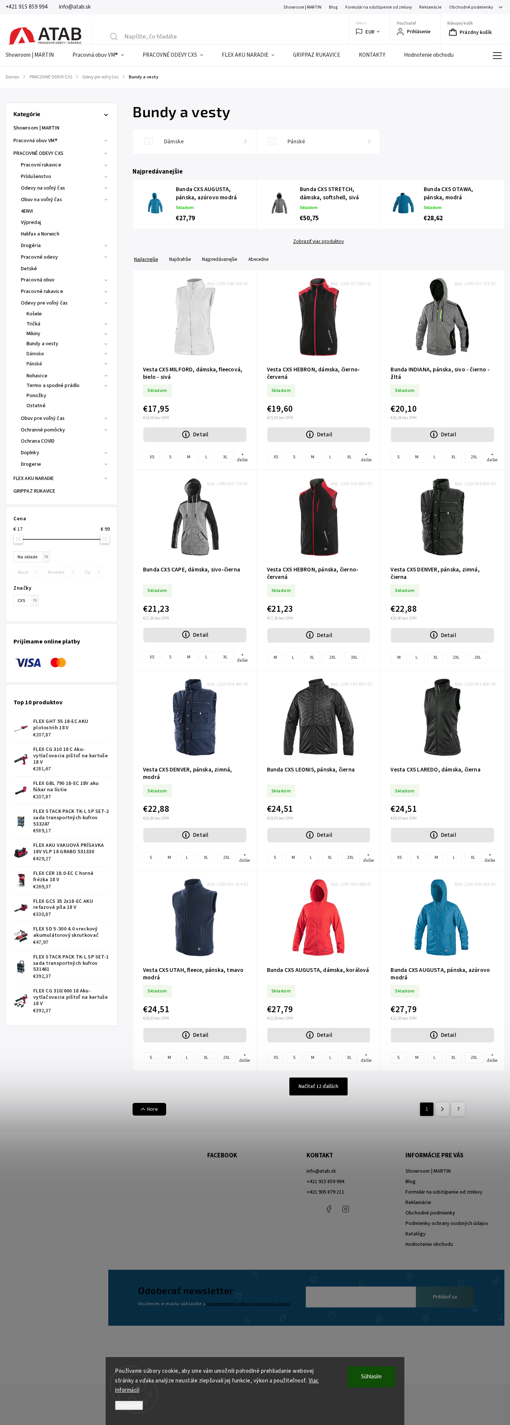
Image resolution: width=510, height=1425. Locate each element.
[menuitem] (34, 55)
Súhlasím (371, 1377)
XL (225, 457)
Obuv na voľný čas (41, 199)
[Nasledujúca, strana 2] (442, 1109)
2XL (474, 457)
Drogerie (31, 464)
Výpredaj (31, 222)
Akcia (27, 572)
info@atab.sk (321, 1171)
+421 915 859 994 (325, 1181)
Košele (34, 314)
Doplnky (30, 452)
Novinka (61, 572)
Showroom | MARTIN (302, 7)
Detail (200, 434)
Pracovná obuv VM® (35, 140)
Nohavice (37, 376)
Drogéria (31, 245)
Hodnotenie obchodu (429, 1244)
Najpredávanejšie (219, 259)
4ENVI (27, 211)
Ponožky (36, 395)
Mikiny (34, 333)
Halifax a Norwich (40, 234)
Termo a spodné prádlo (53, 385)
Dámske (35, 354)
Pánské (35, 364)
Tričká (34, 324)
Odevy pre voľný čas (44, 303)
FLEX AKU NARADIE (33, 478)
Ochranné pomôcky (43, 430)
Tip (92, 572)
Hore (152, 1109)
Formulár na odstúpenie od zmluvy (378, 7)
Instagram (345, 1208)
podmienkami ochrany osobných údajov (248, 1303)
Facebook (329, 1208)
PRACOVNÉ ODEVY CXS (38, 153)
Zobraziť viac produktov (318, 241)
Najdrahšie (180, 259)
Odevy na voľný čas (43, 188)
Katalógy (415, 1234)
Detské (29, 268)
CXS (27, 600)
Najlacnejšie (146, 259)
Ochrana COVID (38, 441)
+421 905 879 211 (325, 1192)
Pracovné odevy (39, 257)
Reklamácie (430, 7)
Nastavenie (129, 1405)
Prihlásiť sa (445, 1297)
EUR (370, 31)
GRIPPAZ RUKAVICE (34, 491)
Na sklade (33, 557)
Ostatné (36, 405)
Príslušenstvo (36, 176)
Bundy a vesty (42, 343)
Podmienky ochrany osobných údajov (446, 1223)
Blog (333, 7)
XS (152, 457)
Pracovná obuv (38, 280)
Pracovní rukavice (41, 165)
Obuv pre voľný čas (43, 418)
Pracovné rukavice (42, 291)
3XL (354, 657)
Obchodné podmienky (471, 7)
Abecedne (258, 259)
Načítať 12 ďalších (318, 1086)
